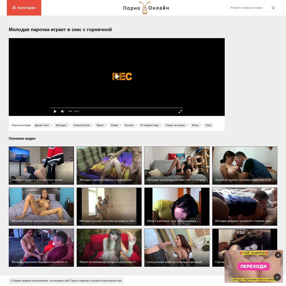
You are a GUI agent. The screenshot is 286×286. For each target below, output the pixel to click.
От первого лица (149, 125)
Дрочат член (42, 125)
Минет (100, 125)
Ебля (208, 125)
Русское (129, 125)
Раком (114, 125)
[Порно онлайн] (143, 8)
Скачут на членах (175, 125)
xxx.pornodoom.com (111, 280)
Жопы (195, 125)
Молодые (61, 125)
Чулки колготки (81, 125)
